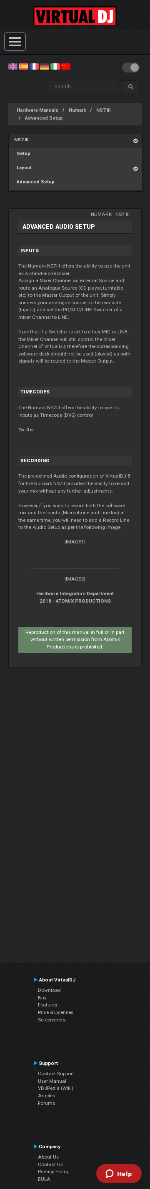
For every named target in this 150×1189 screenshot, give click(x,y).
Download (49, 990)
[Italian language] (55, 66)
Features (47, 1005)
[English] (13, 66)
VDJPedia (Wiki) (55, 1088)
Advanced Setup (44, 118)
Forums (46, 1103)
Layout (23, 167)
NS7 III (103, 110)
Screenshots (51, 1020)
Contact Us (50, 1164)
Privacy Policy (53, 1171)
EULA (44, 1179)
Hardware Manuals (37, 110)
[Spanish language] (23, 66)
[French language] (34, 66)
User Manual (52, 1081)
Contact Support (56, 1073)
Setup (22, 153)
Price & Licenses (55, 1012)
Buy (42, 998)
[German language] (44, 66)
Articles (46, 1096)
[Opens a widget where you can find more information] (119, 1174)
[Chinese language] (65, 66)
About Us (48, 1157)
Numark (77, 110)
